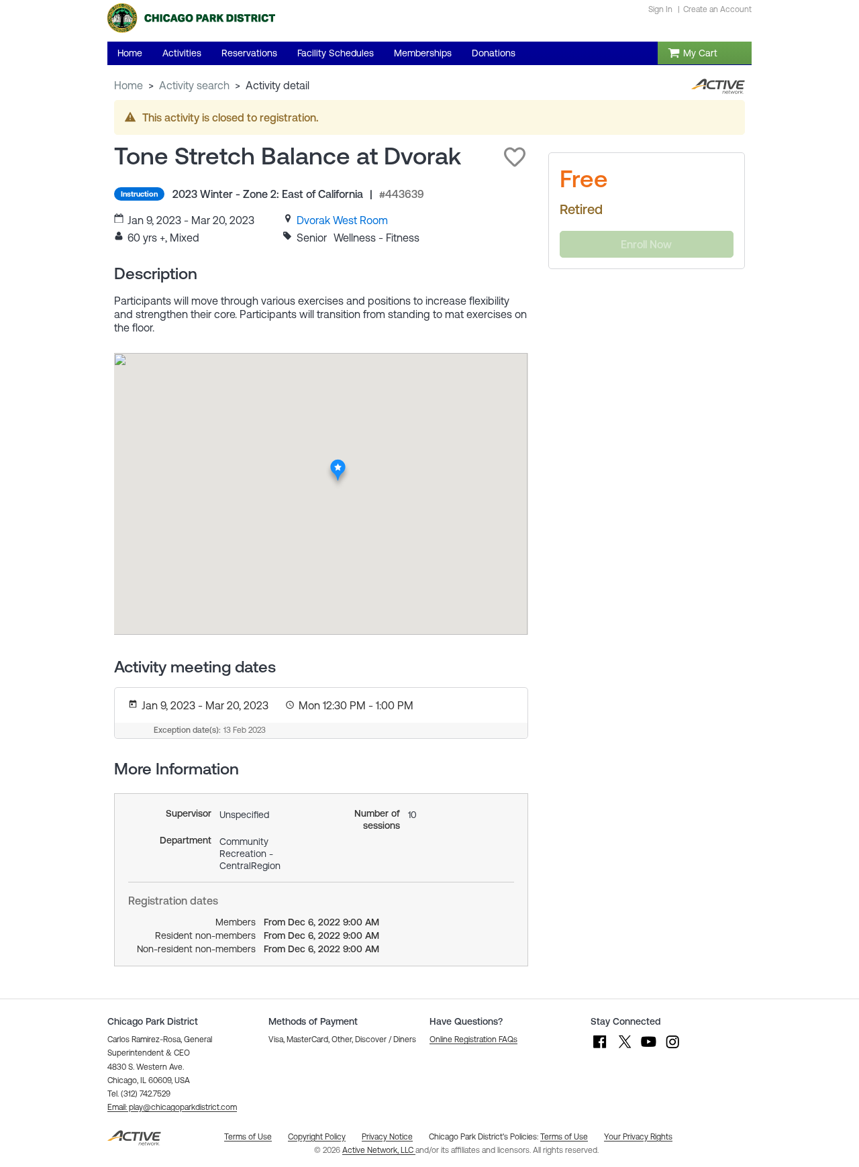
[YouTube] (648, 1048)
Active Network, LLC (378, 1150)
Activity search (194, 85)
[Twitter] (624, 1048)
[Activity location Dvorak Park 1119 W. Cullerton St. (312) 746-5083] (337, 463)
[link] (342, 220)
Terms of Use (564, 1136)
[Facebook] (600, 1048)
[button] (514, 157)
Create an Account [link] (717, 9)
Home (128, 85)
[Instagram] (672, 1048)
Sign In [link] (660, 9)
